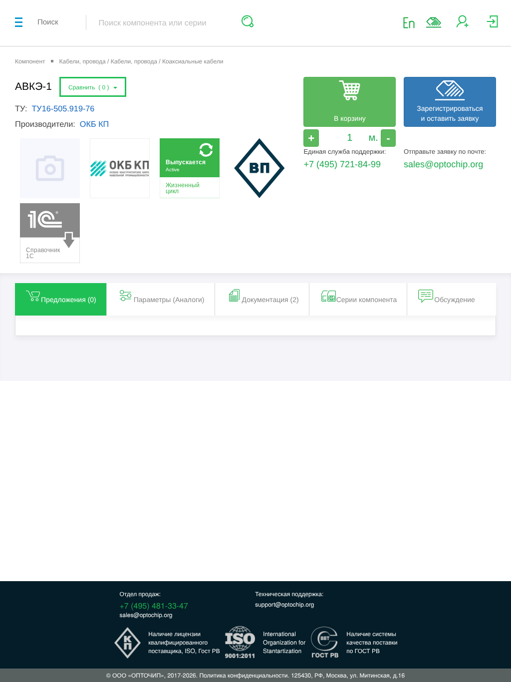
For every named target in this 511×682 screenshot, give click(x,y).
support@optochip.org (284, 604)
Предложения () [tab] (68, 300)
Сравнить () (90, 87)
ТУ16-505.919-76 (62, 108)
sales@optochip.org (443, 164)
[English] (412, 22)
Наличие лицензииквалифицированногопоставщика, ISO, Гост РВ (184, 642)
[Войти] (492, 25)
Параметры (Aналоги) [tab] (169, 300)
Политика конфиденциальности (243, 675)
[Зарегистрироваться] (462, 25)
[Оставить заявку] (433, 22)
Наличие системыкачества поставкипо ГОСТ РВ (371, 642)
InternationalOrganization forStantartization (284, 642)
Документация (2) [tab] (270, 300)
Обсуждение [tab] (454, 300)
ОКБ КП (94, 124)
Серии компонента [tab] (366, 300)
